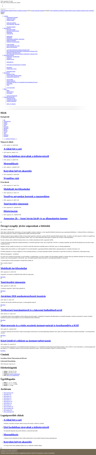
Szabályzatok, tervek (11, 68)
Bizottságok (9, 32)
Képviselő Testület (11, 29)
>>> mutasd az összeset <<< (10, 138)
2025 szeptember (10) (9, 411)
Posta (8, 85)
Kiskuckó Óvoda (11, 74)
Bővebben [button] (3, 277)
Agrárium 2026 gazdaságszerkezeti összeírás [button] (23, 296)
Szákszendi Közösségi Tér (13, 77)
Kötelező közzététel (11, 40)
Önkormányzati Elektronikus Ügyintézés (16, 64)
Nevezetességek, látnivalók (13, 24)
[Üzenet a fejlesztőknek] (1, 448)
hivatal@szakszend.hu (14, 374)
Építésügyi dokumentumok (13, 41)
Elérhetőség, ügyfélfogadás (13, 56)
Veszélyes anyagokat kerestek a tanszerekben (26, 196)
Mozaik (5, 129)
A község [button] (6, 16)
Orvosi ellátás (10, 79)
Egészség (6, 136)
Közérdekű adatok (11, 71)
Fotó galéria (9, 93)
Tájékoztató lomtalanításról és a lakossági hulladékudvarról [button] (31, 310)
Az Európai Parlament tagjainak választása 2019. (18, 49)
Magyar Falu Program (12, 47)
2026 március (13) (8, 401)
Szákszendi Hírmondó (12, 95)
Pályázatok (9, 67)
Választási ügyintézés (12, 99)
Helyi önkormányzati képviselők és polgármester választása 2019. (22, 51)
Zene (5, 133)
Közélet (5, 124)
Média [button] (5, 89)
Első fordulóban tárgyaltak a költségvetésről (26, 156)
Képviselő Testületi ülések (13, 31)
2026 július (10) (7, 394)
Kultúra (5, 122)
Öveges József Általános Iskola (14, 75)
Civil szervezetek (11, 87)
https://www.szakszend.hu (13, 375)
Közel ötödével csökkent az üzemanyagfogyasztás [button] (26, 340)
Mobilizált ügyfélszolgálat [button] (14, 268)
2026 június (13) (7, 396)
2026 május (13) (7, 398)
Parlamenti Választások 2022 (13, 52)
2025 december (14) (8, 406)
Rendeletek (9, 37)
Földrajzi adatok (10, 20)
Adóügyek (9, 58)
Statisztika (6, 135)
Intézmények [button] (7, 72)
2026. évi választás (11, 104)
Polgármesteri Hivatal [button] (9, 55)
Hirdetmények (10, 62)
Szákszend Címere (11, 18)
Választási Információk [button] (9, 97)
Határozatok (9, 36)
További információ (12, 450)
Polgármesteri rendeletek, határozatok (15, 39)
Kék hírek (6, 126)
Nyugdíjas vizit (11, 178)
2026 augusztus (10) (8, 392)
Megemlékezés (11, 163)
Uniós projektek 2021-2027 (13, 45)
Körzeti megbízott (11, 81)
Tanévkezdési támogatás (16, 203)
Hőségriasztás (11, 211)
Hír (4, 120)
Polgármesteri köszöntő (12, 17)
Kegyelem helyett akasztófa (18, 170)
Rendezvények (10, 91)
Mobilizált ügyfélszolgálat (17, 189)
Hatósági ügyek (10, 59)
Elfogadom (3, 450)
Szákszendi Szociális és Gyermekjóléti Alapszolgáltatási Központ (22, 82)
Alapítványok (10, 33)
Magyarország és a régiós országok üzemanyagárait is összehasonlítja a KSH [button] (40, 325)
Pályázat (6, 130)
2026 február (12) (8, 403)
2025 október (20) (8, 410)
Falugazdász (9, 83)
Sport (5, 125)
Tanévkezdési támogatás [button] (13, 282)
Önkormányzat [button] (7, 28)
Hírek (8, 90)
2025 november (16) (8, 408)
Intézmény (6, 128)
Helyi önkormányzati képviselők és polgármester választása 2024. (22, 54)
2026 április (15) (7, 399)
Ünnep (5, 132)
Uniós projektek (10, 44)
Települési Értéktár (11, 27)
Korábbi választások (11, 101)
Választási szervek (11, 98)
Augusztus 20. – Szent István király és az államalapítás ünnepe (36, 218)
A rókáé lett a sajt (13, 148)
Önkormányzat (7, 121)
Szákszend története (11, 22)
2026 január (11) (7, 404)
